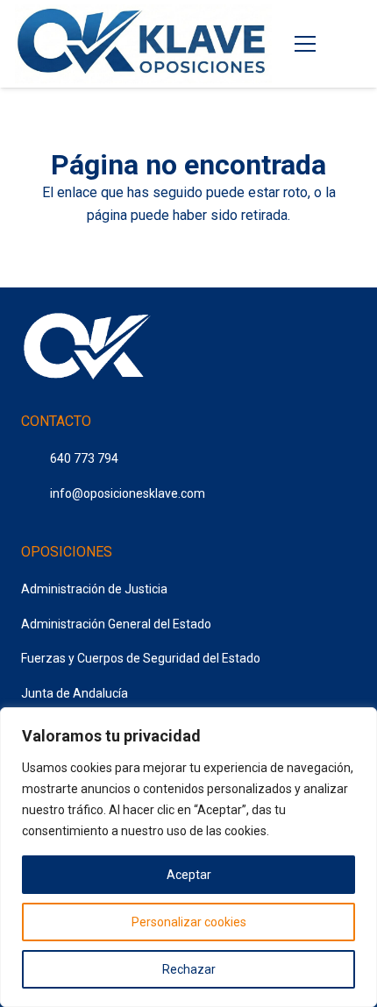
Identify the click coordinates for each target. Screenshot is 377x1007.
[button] (350, 44)
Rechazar (189, 969)
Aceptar (189, 875)
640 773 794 (84, 458)
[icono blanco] (87, 348)
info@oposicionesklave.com (127, 493)
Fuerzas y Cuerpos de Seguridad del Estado (140, 658)
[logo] (143, 43)
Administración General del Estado (116, 624)
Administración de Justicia (94, 589)
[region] (188, 857)
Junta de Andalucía (74, 693)
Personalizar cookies (189, 922)
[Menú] (306, 44)
